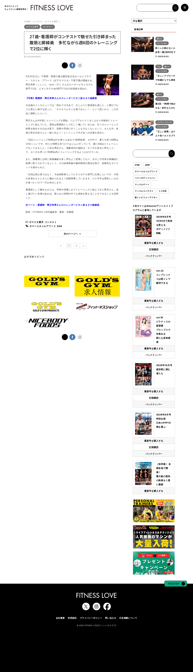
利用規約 (72, 618)
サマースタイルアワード (43, 226)
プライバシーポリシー (91, 618)
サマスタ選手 (36, 222)
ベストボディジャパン (145, 178)
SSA (59, 226)
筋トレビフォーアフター (146, 197)
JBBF (147, 165)
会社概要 (60, 618)
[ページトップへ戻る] (175, 585)
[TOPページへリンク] (38, 8)
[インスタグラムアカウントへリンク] (96, 608)
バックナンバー (154, 255)
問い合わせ (110, 618)
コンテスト (51, 222)
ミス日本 (162, 191)
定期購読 (153, 249)
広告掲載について (128, 618)
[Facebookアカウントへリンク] (107, 608)
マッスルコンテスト (144, 191)
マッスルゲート (142, 184)
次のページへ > (72, 233)
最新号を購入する (153, 242)
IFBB (137, 165)
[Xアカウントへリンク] (86, 608)
